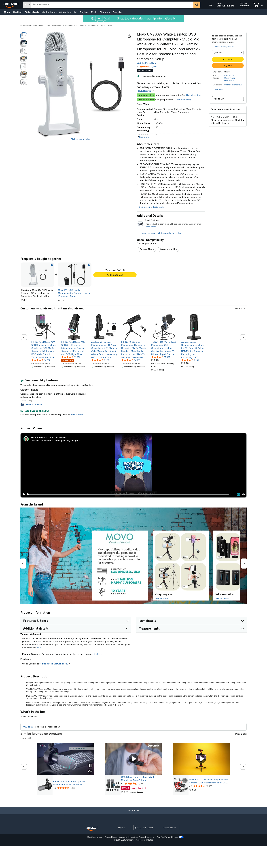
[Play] (23, 494)
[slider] (128, 494)
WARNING (28, 726)
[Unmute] (243, 494)
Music (94, 12)
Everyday (117, 12)
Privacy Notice (111, 837)
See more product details (151, 207)
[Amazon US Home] (92, 829)
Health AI (17, 12)
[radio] (24, 36)
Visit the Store (161, 598)
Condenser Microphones (88, 25)
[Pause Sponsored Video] (90, 766)
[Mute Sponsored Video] (90, 771)
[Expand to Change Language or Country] (130, 828)
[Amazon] (11, 4)
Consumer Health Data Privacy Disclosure (136, 837)
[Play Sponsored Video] (133, 759)
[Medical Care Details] (56, 12)
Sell (75, 12)
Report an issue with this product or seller (161, 233)
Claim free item (193, 95)
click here (97, 654)
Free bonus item (146, 95)
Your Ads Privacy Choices (167, 837)
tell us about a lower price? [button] (54, 663)
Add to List (219, 98)
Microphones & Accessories (50, 25)
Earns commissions (57, 437)
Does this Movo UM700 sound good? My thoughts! (55, 440)
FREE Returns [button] (144, 91)
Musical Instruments (28, 25)
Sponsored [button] (24, 738)
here (39, 647)
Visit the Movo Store (147, 63)
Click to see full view (80, 139)
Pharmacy (105, 12)
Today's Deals (32, 12)
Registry (84, 12)
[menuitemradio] (238, 494)
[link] (75, 274)
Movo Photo (229, 75)
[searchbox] (112, 5)
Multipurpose (106, 25)
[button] (6, 12)
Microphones (70, 25)
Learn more (150, 226)
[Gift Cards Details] (70, 12)
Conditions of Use (94, 837)
